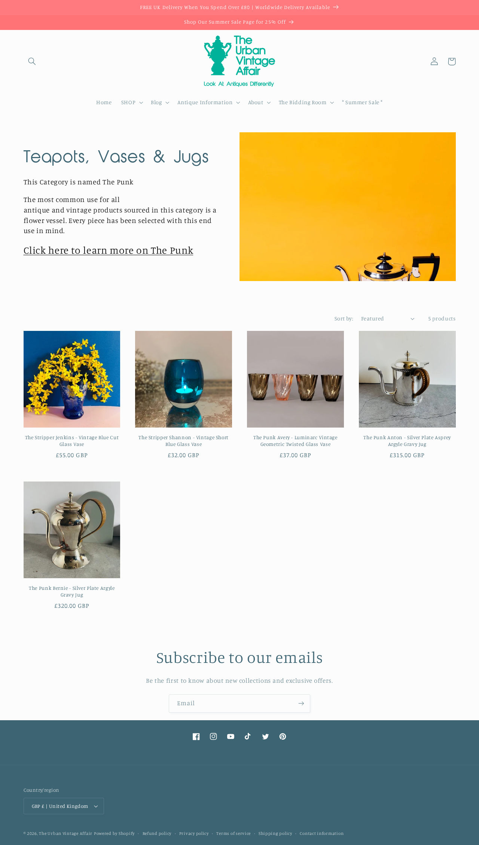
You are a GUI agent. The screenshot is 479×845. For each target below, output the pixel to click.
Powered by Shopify (114, 833)
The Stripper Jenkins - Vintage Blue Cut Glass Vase (72, 440)
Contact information (322, 833)
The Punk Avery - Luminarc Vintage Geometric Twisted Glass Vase (295, 440)
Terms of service (233, 833)
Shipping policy (275, 833)
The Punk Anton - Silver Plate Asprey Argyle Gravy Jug (407, 440)
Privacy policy (194, 833)
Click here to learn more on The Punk (108, 250)
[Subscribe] (301, 703)
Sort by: (344, 318)
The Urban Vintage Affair (65, 833)
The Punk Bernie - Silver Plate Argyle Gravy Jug (72, 591)
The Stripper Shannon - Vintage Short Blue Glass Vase (183, 440)
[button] (32, 61)
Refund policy (157, 833)
